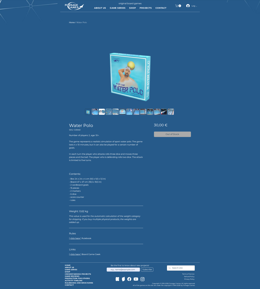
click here (75, 238)
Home (72, 22)
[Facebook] (129, 279)
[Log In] (187, 5)
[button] (178, 5)
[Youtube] (136, 279)
